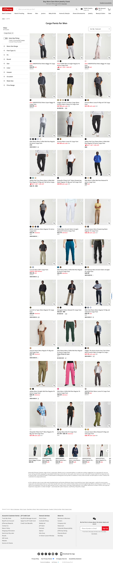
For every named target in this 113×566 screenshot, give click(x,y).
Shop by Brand (62, 533)
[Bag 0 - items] (109, 9)
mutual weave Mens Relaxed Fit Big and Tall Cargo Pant (97, 432)
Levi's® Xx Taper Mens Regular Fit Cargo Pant (42, 311)
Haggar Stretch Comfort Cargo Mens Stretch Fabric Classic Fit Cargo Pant (68, 103)
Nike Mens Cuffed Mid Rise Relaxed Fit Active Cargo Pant (96, 181)
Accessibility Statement (75, 559)
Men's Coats (23, 509)
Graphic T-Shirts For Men (55, 509)
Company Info (62, 523)
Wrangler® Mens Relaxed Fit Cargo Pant (69, 310)
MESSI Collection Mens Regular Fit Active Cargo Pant (42, 230)
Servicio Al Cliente (7, 543)
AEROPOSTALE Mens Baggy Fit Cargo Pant (42, 64)
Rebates (4, 540)
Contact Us (5, 526)
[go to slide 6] (60, 5)
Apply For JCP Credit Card (28, 521)
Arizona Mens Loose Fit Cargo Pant (67, 141)
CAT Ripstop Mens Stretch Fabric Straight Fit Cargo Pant (97, 270)
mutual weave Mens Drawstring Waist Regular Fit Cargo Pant (96, 230)
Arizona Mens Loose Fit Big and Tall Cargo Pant (97, 103)
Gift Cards (5, 538)
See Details (94, 533)
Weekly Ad (42, 523)
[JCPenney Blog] (56, 553)
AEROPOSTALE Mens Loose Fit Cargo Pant (97, 391)
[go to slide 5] (59, 5)
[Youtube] (53, 553)
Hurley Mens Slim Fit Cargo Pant (67, 432)
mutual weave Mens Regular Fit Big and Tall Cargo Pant (41, 351)
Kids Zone (42, 533)
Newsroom (61, 526)
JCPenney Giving (62, 531)
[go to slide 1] (52, 5)
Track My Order (6, 518)
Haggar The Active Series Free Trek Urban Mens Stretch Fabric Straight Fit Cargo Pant (97, 351)
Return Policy (6, 528)
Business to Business (64, 518)
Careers (60, 521)
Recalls (4, 535)
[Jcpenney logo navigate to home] (7, 9)
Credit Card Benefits (27, 523)
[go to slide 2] (54, 5)
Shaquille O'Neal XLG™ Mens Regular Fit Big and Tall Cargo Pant (42, 432)
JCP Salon (42, 526)
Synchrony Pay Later (8, 533)
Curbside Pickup (44, 521)
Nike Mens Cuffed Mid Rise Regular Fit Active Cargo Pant (68, 392)
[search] (77, 9)
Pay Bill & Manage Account (28, 518)
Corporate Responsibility (65, 528)
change (23, 40)
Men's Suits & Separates (43, 509)
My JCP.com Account (8, 521)
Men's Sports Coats (67, 509)
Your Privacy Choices (46, 559)
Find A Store (42, 518)
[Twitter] (39, 553)
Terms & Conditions (45, 562)
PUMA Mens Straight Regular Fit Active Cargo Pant (68, 64)
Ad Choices (54, 562)
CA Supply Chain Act (61, 559)
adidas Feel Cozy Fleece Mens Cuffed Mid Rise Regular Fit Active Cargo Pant (97, 142)
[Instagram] (42, 553)
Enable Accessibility (106, 3)
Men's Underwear (15, 509)
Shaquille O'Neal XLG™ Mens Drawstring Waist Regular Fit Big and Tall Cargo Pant (69, 181)
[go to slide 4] (57, 5)
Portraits (41, 528)
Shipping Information (8, 531)
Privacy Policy (35, 559)
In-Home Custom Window (46, 535)
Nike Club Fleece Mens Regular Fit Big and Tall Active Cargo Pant (97, 311)
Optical (41, 531)
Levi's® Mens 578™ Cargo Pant (39, 269)
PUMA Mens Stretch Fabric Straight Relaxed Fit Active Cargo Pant (67, 230)
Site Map (60, 535)
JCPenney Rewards (7, 523)
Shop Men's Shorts (31, 509)
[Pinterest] (49, 553)
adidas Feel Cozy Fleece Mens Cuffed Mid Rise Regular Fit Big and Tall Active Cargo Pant (42, 181)
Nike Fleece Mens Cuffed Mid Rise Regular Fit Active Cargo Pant (42, 142)
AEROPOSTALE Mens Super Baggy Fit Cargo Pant (42, 103)
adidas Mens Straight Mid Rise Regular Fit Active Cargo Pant (42, 392)
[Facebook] (46, 553)
